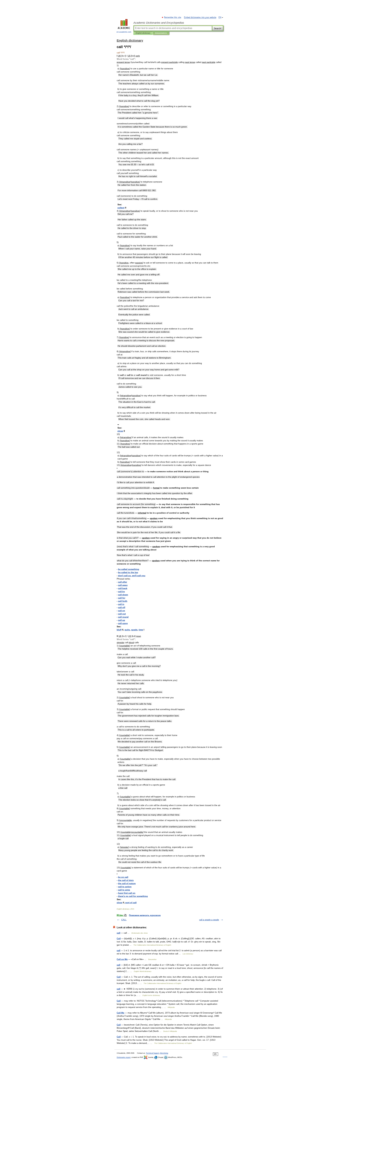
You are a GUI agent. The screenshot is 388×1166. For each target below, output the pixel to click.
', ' (131, 575)
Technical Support (152, 1053)
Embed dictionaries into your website (200, 17)
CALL (124, 919)
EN (220, 17)
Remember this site (172, 17)
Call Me (120, 1013)
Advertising (164, 1053)
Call (119, 938)
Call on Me (122, 959)
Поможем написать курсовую (145, 915)
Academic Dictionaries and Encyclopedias (158, 22)
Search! (217, 28)
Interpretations (161, 33)
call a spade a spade (209, 919)
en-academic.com (124, 32)
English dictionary (143, 33)
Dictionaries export (123, 1057)
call (118, 933)
